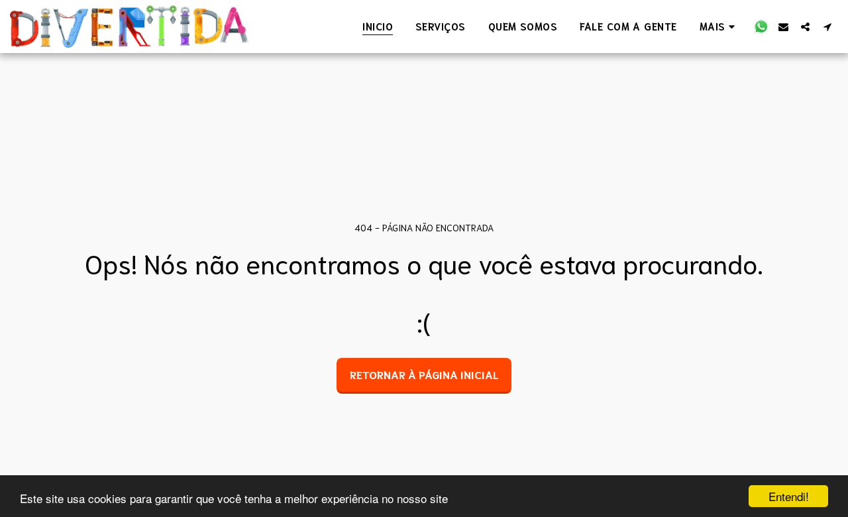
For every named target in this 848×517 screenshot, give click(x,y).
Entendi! (788, 496)
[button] (761, 26)
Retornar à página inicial (424, 374)
